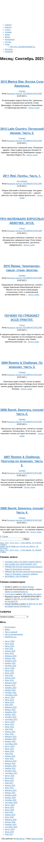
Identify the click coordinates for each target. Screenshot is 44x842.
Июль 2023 (9, 724)
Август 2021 (10, 776)
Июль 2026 (9, 644)
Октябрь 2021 (10, 771)
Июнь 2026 (9, 646)
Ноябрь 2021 (10, 768)
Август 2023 (10, 722)
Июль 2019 (9, 832)
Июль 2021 (9, 778)
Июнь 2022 (9, 751)
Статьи (8, 30)
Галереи (8, 32)
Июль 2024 (9, 700)
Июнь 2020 (9, 810)
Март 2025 (9, 680)
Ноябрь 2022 (10, 742)
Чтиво (7, 44)
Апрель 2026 (10, 651)
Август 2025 (10, 668)
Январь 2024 (10, 710)
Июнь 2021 (9, 781)
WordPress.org (10, 637)
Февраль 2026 (10, 656)
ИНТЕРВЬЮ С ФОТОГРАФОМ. (17, 577)
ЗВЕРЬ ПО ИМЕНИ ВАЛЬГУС (16, 592)
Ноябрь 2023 (10, 715)
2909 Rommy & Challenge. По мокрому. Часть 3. (22, 364)
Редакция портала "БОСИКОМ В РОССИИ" (24, 94)
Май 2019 (9, 834)
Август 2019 (10, 830)
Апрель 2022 (10, 756)
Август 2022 (10, 746)
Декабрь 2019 (10, 825)
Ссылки (8, 42)
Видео (7, 37)
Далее (5, 537)
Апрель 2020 (10, 815)
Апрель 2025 (10, 678)
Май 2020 (9, 812)
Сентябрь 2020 (11, 803)
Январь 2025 (10, 685)
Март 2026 (9, 654)
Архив (7, 35)
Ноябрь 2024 (10, 690)
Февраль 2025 (10, 683)
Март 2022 (9, 759)
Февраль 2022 (10, 761)
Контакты (9, 49)
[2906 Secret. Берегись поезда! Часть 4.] (22, 502)
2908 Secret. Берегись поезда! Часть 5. (22, 411)
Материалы (10, 40)
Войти (7, 630)
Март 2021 (9, 788)
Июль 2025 (9, 671)
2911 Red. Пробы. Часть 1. (22, 176)
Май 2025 (9, 676)
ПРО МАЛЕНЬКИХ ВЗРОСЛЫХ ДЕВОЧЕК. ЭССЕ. (22, 221)
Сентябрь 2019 (11, 827)
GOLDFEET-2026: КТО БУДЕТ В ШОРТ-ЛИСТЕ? (23, 562)
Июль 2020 (9, 808)
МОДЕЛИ (9, 52)
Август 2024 (10, 698)
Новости (8, 27)
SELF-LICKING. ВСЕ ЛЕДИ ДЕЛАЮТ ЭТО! (21, 564)
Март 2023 (9, 734)
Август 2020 (10, 805)
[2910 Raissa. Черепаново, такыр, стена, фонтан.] (22, 260)
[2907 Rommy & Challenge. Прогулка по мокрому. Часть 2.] (22, 451)
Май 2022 (9, 754)
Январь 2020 (10, 822)
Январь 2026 (10, 658)
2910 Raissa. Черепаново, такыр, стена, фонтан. (22, 268)
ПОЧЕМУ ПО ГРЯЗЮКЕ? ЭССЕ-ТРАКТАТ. (22, 317)
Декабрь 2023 (10, 712)
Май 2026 (9, 649)
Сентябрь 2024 (11, 695)
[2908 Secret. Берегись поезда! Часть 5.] (22, 404)
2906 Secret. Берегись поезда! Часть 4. (22, 510)
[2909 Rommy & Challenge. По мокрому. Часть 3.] (22, 357)
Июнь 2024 (9, 702)
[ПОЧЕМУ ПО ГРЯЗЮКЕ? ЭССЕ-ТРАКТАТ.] (22, 310)
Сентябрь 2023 (11, 720)
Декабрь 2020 (10, 795)
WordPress (20, 839)
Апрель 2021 (10, 786)
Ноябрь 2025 (10, 663)
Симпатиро (9, 594)
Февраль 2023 (10, 737)
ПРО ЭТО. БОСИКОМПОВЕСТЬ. (22, 47)
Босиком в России (6, 5)
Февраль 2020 (10, 820)
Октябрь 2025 (10, 666)
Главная (8, 25)
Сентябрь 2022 (11, 744)
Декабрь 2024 (10, 688)
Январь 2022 (10, 764)
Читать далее (33, 108)
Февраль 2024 (10, 707)
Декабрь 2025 (10, 661)
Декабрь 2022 (10, 739)
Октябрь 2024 (10, 693)
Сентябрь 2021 (11, 773)
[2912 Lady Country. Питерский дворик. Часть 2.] (22, 123)
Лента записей (11, 632)
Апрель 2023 (10, 732)
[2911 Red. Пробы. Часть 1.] (22, 170)
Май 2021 (9, 783)
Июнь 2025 (9, 673)
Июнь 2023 (9, 727)
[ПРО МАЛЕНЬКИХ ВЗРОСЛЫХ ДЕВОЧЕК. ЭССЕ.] (22, 213)
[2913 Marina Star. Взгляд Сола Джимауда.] (22, 76)
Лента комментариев (14, 635)
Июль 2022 (9, 749)
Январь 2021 (10, 793)
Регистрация (10, 627)
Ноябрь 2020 (10, 798)
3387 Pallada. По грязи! (32, 594)
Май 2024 (9, 705)
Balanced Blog (37, 839)
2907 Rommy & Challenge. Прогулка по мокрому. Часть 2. (22, 461)
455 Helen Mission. (26, 587)
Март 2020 (9, 817)
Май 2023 (9, 729)
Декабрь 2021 (10, 766)
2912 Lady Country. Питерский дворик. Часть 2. (22, 130)
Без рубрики (22, 181)
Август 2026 (10, 641)
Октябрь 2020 (10, 800)
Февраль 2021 (10, 790)
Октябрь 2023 (10, 717)
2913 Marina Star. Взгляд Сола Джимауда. (22, 83)
